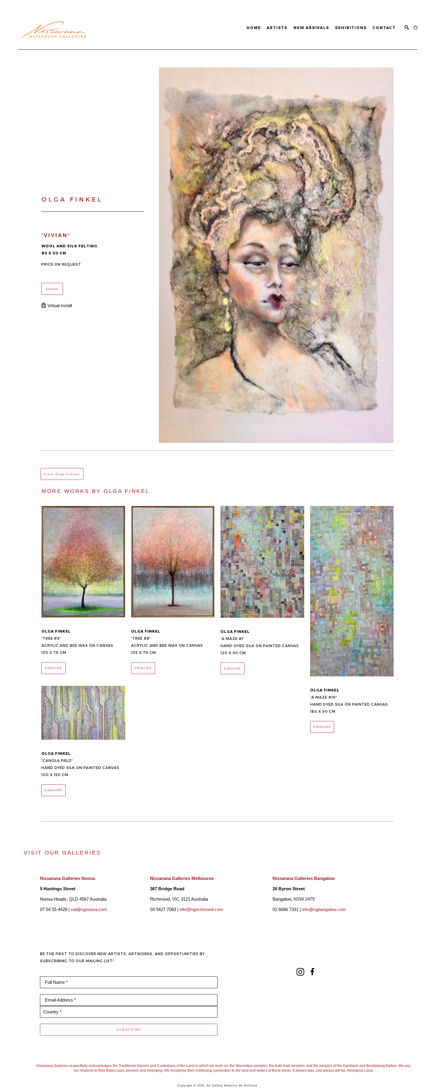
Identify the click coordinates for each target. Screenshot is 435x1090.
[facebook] (312, 972)
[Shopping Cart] (415, 27)
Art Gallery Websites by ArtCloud (232, 1085)
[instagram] (300, 972)
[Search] (407, 27)
